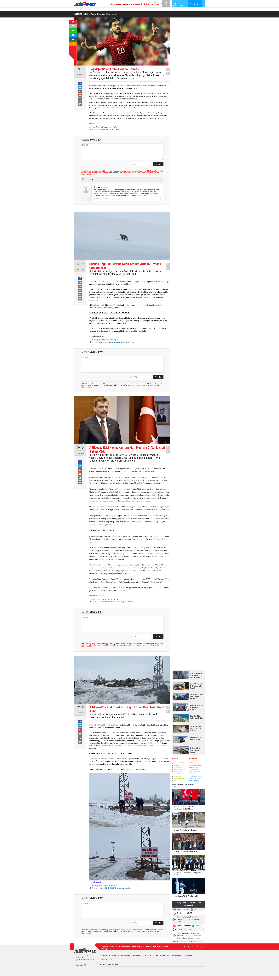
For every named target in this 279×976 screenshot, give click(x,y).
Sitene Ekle (165, 955)
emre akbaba (110, 129)
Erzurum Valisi (109, 602)
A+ (168, 69)
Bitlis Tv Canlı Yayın (108, 960)
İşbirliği (104, 949)
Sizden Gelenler (194, 780)
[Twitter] (80, 87)
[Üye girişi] (73, 39)
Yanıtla (97, 198)
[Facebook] (80, 83)
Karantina (127, 888)
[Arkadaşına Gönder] (80, 96)
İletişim (165, 947)
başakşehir (102, 129)
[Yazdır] (80, 100)
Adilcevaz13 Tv (189, 955)
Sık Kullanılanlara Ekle (123, 947)
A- (168, 73)
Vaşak (132, 342)
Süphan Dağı (125, 342)
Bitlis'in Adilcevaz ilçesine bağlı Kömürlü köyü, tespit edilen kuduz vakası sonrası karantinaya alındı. (124, 716)
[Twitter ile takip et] (188, 947)
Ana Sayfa (105, 947)
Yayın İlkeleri (157, 947)
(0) (108, 198)
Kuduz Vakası (119, 888)
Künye (112, 947)
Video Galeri (137, 955)
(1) (103, 198)
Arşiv (156, 955)
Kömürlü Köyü (109, 888)
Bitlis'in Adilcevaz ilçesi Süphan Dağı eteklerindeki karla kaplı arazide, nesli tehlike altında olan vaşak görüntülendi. (126, 273)
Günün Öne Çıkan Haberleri (109, 964)
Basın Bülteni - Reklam (109, 955)
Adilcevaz (105, 342)
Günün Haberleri (125, 955)
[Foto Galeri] (73, 35)
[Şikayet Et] (160, 198)
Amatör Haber (136, 947)
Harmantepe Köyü (115, 342)
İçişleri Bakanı (129, 602)
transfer (117, 129)
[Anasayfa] (73, 22)
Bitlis (100, 342)
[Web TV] (73, 30)
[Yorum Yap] (80, 104)
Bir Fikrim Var (147, 947)
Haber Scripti (79, 965)
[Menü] (73, 26)
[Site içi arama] (73, 43)
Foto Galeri (148, 955)
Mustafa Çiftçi (119, 602)
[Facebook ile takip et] (184, 947)
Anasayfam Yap (176, 955)
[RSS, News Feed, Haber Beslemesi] (193, 947)
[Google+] (80, 91)
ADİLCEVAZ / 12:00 (136, 3)
